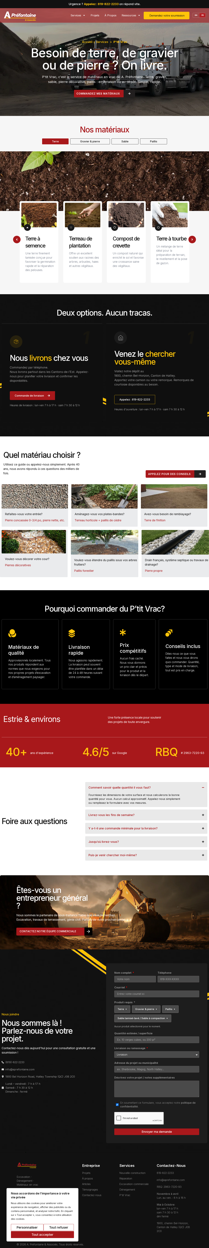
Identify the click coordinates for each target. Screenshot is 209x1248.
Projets (95, 15)
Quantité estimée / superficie (133, 1033)
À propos (110, 15)
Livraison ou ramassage (130, 1048)
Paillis (170, 1009)
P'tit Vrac (120, 42)
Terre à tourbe (171, 238)
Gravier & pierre (146, 1009)
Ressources (129, 15)
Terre (122, 1009)
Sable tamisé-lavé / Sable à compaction (143, 1018)
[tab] (55, 141)
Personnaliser (27, 1227)
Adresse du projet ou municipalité (136, 1063)
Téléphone (164, 972)
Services (76, 15)
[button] (17, 239)
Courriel (119, 987)
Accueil (87, 42)
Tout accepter (42, 1235)
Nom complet (123, 972)
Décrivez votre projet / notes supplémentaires (144, 1077)
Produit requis (124, 1002)
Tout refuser (58, 1227)
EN (196, 15)
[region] (42, 1214)
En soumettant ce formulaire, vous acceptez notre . (158, 1104)
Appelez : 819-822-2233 (101, 4)
